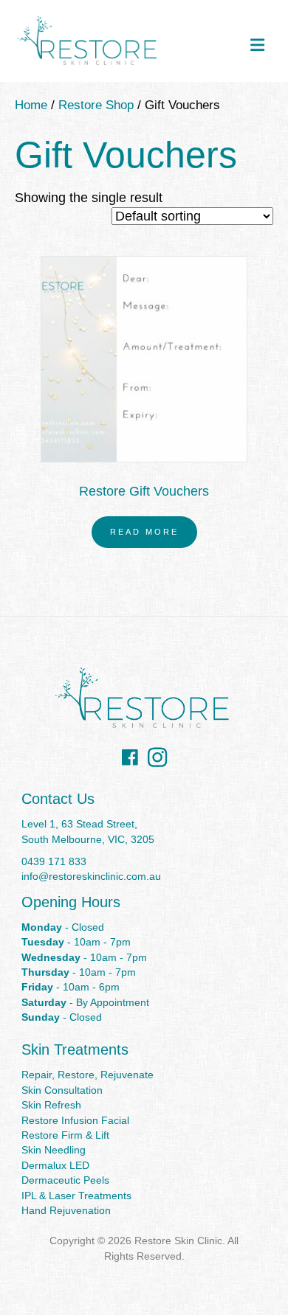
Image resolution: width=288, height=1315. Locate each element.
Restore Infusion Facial (75, 1120)
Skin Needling (53, 1150)
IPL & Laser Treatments (76, 1195)
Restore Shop (96, 105)
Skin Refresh (51, 1105)
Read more (144, 531)
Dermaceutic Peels (65, 1180)
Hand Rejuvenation (66, 1210)
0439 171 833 (53, 861)
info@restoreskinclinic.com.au (91, 876)
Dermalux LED (55, 1165)
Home (31, 105)
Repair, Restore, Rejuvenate (87, 1074)
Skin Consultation (62, 1090)
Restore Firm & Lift (65, 1135)
